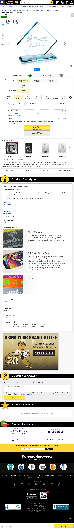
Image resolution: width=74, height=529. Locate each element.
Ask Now (14, 398)
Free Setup (4, 17)
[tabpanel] (12, 149)
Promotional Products (6, 10)
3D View (13, 6)
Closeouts (69, 6)
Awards (24, 10)
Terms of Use (37, 475)
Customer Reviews (49, 475)
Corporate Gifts (17, 10)
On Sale (46, 6)
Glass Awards (39, 10)
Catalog (6, 6)
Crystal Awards (31, 10)
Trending (53, 6)
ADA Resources (40, 477)
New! (30, 6)
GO (51, 2)
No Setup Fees (62, 475)
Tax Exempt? (17, 111)
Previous (5, 147)
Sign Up (49, 449)
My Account (5, 475)
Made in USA (37, 6)
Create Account (15, 475)
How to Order (26, 475)
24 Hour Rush (22, 6)
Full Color (61, 6)
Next (70, 97)
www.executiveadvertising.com (37, 510)
